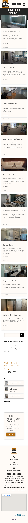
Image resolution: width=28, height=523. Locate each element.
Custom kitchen (8, 245)
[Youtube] (20, 474)
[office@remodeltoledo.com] (14, 468)
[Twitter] (15, 4)
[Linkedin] (18, 4)
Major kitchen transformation (13, 139)
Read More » (5, 43)
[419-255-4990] (14, 457)
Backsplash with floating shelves (14, 211)
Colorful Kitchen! (8, 67)
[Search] (22, 335)
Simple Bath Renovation (15, 382)
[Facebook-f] (13, 4)
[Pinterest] (18, 474)
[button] (24, 4)
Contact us (10, 434)
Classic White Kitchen (10, 103)
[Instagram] (20, 4)
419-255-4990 (10, 372)
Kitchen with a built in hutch (12, 315)
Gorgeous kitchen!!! (9, 281)
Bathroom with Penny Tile (11, 32)
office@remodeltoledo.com (14, 470)
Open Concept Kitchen (15, 395)
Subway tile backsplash (11, 175)
